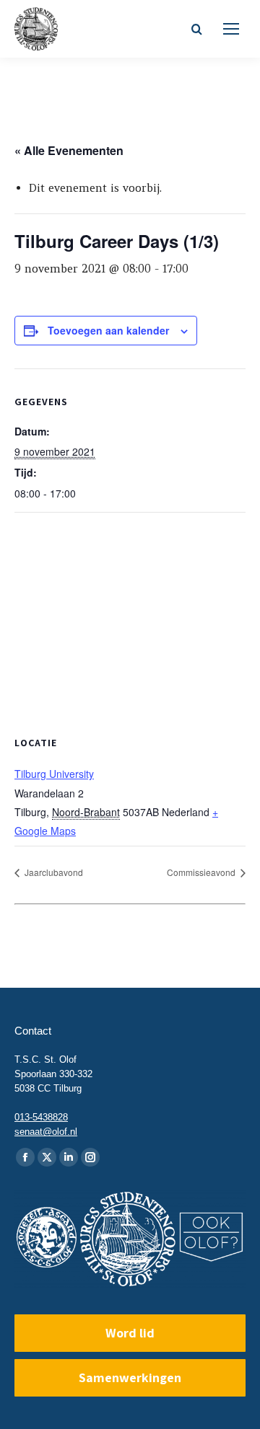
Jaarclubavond (52, 872)
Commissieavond (202, 872)
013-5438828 (41, 1117)
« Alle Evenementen (69, 150)
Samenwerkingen (130, 1377)
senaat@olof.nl (45, 1131)
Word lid (130, 1332)
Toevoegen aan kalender (108, 330)
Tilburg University (54, 773)
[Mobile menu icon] (231, 28)
